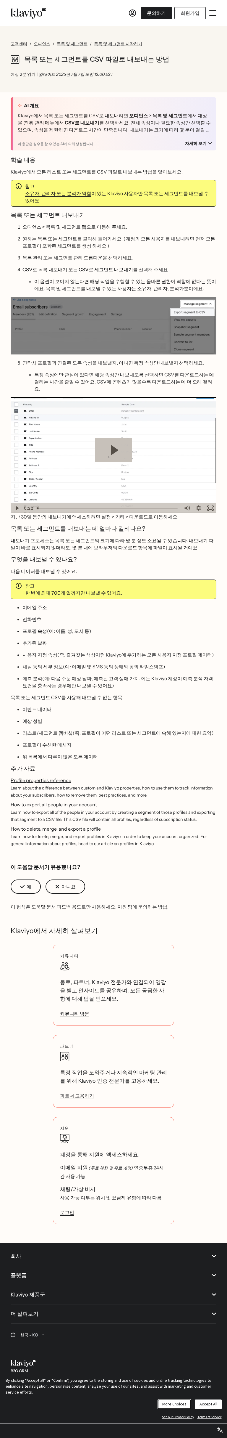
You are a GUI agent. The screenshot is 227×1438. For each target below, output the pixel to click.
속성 (87, 363)
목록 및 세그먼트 (72, 43)
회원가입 (190, 13)
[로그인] (132, 13)
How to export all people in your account (54, 805)
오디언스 (42, 43)
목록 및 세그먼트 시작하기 (118, 43)
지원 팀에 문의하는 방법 (142, 907)
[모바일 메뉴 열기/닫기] (212, 13)
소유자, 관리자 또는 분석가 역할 (58, 193)
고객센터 (19, 43)
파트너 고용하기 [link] (77, 1096)
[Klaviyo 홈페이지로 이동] (28, 13)
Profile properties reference (41, 780)
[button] (113, 325)
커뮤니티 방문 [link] (74, 1014)
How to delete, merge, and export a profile (56, 829)
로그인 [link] (67, 1212)
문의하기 (156, 13)
